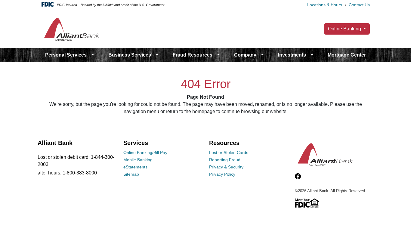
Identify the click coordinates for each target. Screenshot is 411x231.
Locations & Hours (324, 4)
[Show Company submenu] (262, 55)
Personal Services (66, 54)
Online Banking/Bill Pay (145, 152)
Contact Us (359, 4)
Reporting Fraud (224, 159)
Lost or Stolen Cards (228, 152)
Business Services (129, 54)
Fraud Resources (192, 54)
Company (245, 54)
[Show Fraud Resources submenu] (218, 55)
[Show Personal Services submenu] (92, 55)
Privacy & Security (226, 167)
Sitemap (131, 174)
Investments (292, 54)
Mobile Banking (138, 159)
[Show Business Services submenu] (157, 55)
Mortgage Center (347, 54)
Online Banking (345, 28)
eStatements (135, 167)
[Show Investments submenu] (312, 55)
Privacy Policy (222, 174)
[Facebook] (298, 176)
